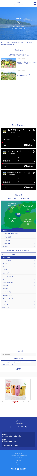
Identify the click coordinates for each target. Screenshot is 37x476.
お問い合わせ (18, 460)
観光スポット (28, 362)
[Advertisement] (18, 101)
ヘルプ (18, 458)
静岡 (11, 362)
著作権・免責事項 (18, 457)
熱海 (15, 362)
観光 (8, 362)
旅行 (22, 362)
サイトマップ (18, 462)
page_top (18, 411)
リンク (18, 464)
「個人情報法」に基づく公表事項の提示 (19, 455)
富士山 (3, 362)
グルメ (3, 364)
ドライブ (9, 364)
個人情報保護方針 (18, 453)
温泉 (19, 362)
